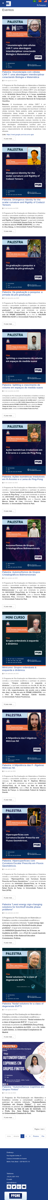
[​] (9, 1186)
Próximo (36, 1136)
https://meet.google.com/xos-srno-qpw (20, 134)
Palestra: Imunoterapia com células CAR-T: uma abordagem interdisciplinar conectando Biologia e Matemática (23, 74)
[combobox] (32, 4)
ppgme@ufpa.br (12, 1182)
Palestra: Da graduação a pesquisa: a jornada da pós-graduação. (22, 293)
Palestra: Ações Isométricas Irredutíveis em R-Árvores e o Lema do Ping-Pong (23, 477)
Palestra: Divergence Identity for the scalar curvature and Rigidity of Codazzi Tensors (23, 202)
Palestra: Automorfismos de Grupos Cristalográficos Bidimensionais (21, 573)
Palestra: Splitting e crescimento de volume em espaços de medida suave (22, 386)
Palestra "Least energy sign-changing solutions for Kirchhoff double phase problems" (22, 907)
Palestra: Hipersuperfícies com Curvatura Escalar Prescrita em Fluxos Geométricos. (22, 863)
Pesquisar (42, 5)
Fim (43, 1136)
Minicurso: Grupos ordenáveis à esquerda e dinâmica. (19, 668)
